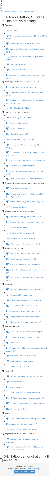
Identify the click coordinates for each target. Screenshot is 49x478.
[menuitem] (1, 5)
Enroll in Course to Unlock (24, 471)
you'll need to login (33, 468)
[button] (1, 2)
